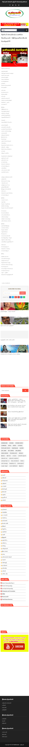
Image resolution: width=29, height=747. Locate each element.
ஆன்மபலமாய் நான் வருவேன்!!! (7, 325)
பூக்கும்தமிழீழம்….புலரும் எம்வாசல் (8, 311)
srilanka (18, 450)
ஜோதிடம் (21, 465)
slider (22, 448)
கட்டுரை (14, 455)
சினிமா (22, 460)
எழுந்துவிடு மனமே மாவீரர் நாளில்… (8, 339)
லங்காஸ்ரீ (4, 707)
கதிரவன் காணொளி (6, 703)
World (21, 453)
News (14, 445)
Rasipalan (15, 448)
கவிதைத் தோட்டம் (7, 44)
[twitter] (13, 5)
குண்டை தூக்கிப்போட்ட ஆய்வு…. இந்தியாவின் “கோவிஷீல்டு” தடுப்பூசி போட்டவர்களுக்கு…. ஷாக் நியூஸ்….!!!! (17, 401)
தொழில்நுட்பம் (13, 463)
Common (3, 445)
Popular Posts (5, 448)
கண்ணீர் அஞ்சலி (22, 455)
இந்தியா (3, 455)
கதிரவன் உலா (4, 458)
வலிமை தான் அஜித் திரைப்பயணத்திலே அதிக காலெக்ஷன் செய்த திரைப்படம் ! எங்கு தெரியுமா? (17, 419)
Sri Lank (3, 450)
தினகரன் (4, 734)
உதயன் (3, 721)
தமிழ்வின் (4, 709)
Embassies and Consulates (8, 591)
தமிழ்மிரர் (4, 718)
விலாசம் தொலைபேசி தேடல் (8, 583)
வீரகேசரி (4, 723)
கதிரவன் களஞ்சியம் (13, 458)
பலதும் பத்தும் (4, 465)
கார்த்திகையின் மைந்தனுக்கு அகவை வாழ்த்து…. (11, 354)
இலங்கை (9, 455)
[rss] (16, 5)
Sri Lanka (11, 450)
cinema (11, 443)
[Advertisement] (15, 372)
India (9, 445)
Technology (13, 453)
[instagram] (19, 5)
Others (20, 445)
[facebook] (10, 5)
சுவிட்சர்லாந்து (4, 463)
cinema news (19, 443)
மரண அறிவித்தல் (13, 465)
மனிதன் (4, 705)
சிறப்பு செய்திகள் (15, 460)
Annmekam (4, 443)
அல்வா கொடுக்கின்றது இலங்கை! (16, 411)
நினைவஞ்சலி (21, 463)
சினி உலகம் (4, 736)
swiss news (4, 453)
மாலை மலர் (4, 732)
